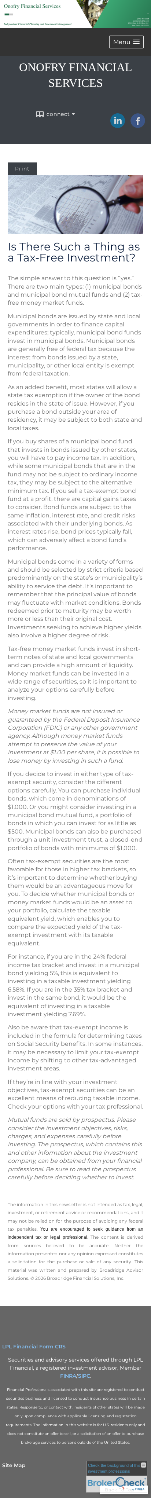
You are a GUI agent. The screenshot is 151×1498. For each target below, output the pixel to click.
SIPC (84, 1376)
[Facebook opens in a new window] (137, 125)
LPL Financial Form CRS (34, 1346)
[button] (126, 42)
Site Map (14, 1465)
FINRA (68, 1376)
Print (22, 168)
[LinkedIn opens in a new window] (117, 125)
